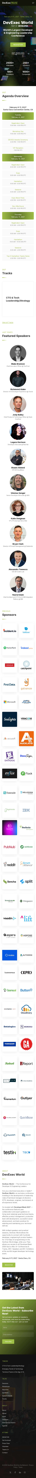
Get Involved (6, 1440)
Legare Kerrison (18, 442)
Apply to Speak (7, 1396)
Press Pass (6, 1443)
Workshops (6, 1386)
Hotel (4, 1416)
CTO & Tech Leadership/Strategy (13, 1366)
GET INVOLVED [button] (18, 53)
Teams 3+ (5, 1449)
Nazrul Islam (18, 595)
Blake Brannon (18, 364)
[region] (18, 299)
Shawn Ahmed (18, 467)
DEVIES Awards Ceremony (18, 141)
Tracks (4, 1399)
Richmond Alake (18, 389)
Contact (4, 1453)
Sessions (18, 191)
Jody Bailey (18, 415)
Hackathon (18, 182)
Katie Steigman (18, 518)
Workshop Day (18, 132)
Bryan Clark (18, 544)
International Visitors (8, 1423)
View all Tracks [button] (7, 322)
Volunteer (5, 1419)
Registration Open (18, 124)
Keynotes (5, 1389)
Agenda (4, 1426)
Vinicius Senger (18, 493)
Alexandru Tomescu (18, 569)
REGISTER (5, 1437)
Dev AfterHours (18, 207)
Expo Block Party (18, 199)
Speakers (5, 1393)
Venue (4, 1413)
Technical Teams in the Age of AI (13, 1372)
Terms (20, 1467)
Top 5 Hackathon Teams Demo (18, 257)
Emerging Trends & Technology (12, 1369)
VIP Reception (18, 149)
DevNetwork (24, 1465)
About (4, 1410)
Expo (18, 174)
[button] (33, 3)
